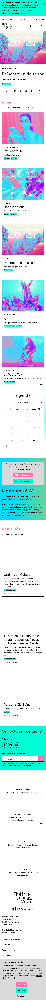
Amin (7, 318)
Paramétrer (21, 996)
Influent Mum (13, 151)
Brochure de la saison (11, 939)
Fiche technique (23, 789)
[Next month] (40, 402)
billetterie (23, 19)
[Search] (31, 26)
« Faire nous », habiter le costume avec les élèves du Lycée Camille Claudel (21, 639)
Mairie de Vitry (8, 933)
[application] (23, 425)
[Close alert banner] (43, 3)
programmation (7, 19)
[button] (15, 91)
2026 (26, 403)
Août (20, 403)
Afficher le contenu (23, 475)
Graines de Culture (17, 574)
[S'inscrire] (41, 759)
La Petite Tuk (13, 374)
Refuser (21, 990)
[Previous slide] (7, 91)
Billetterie (23, 869)
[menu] (41, 26)
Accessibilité (23, 842)
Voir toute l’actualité (10, 534)
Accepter (21, 985)
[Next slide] (39, 91)
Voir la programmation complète (15, 108)
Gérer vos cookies (23, 482)
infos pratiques (39, 19)
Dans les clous (14, 207)
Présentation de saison (20, 263)
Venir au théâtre (8, 956)
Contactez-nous (9, 950)
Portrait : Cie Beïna (17, 704)
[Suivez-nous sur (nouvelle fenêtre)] (4, 745)
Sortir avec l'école (23, 814)
